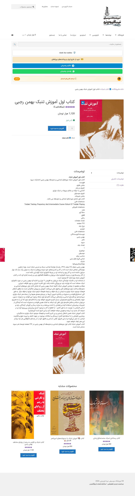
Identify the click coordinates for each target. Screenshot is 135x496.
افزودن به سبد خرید (57, 128)
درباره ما (73, 35)
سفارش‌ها (45, 6)
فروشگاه (121, 35)
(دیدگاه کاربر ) (59, 107)
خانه (122, 89)
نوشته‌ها (108, 35)
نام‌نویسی (95, 35)
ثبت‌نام (16, 79)
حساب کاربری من (67, 6)
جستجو (52, 35)
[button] (83, 102)
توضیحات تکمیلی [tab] (117, 179)
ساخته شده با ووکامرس (97, 484)
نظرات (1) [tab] (120, 185)
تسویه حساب (55, 6)
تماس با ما (62, 35)
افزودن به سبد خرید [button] (107, 449)
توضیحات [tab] (120, 173)
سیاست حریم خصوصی (115, 484)
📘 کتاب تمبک (106, 89)
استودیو (83, 35)
